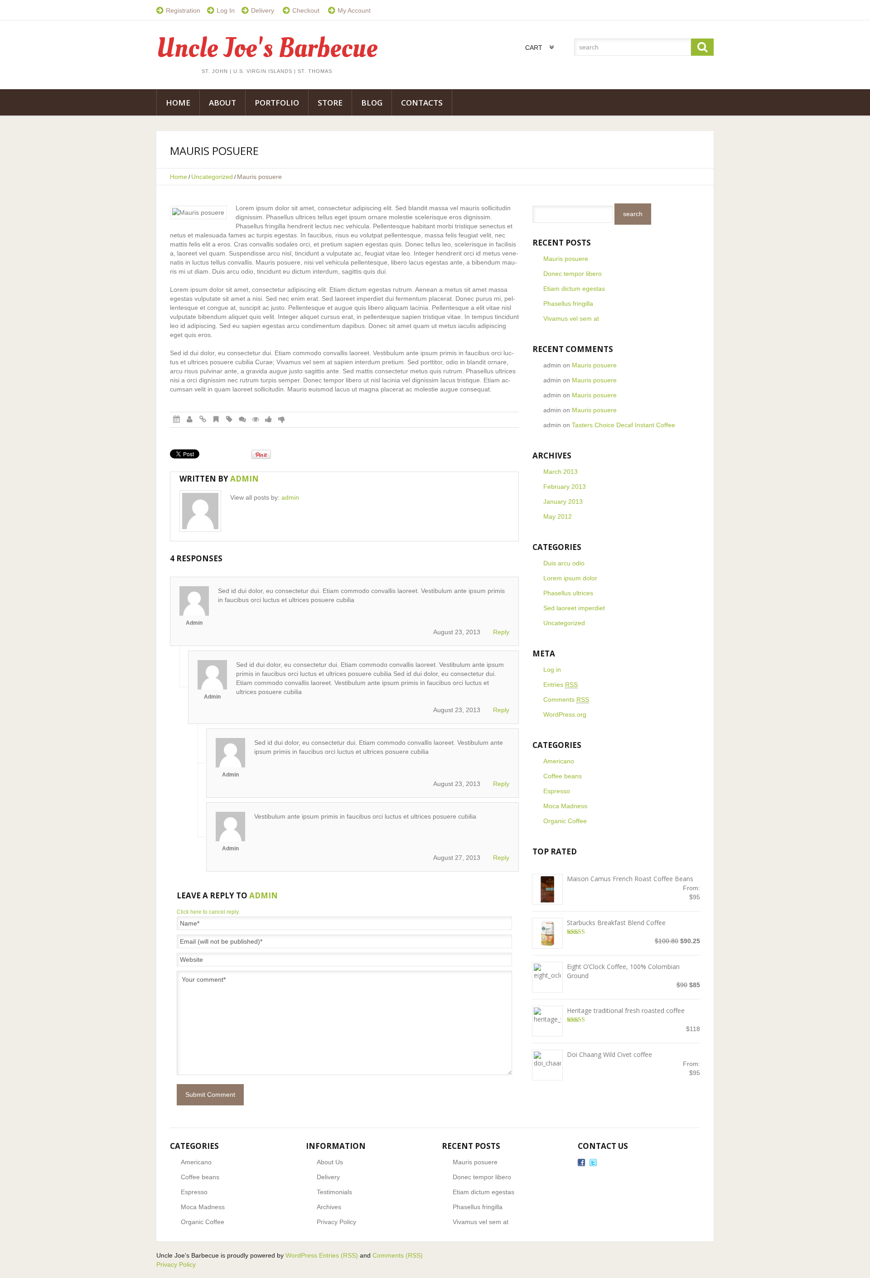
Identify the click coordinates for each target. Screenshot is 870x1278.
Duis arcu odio (564, 563)
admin (244, 478)
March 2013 (560, 471)
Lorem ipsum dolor (570, 578)
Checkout (305, 10)
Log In (226, 10)
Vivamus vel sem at (571, 318)
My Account (354, 10)
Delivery (262, 10)
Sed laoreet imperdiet (574, 608)
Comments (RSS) (397, 1255)
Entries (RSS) (338, 1255)
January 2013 (563, 501)
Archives (329, 1206)
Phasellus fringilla (568, 303)
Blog (371, 102)
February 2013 (564, 486)
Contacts (422, 102)
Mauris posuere (565, 258)
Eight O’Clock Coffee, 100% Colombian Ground (623, 971)
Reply (501, 632)
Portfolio (277, 102)
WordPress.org (564, 714)
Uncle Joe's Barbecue (266, 48)
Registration (183, 10)
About (222, 102)
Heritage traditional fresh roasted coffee (626, 1010)
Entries (560, 684)
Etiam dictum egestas (574, 288)
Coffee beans (562, 776)
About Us (330, 1162)
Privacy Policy (336, 1221)
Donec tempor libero (572, 273)
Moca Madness (565, 806)
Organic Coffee (565, 821)
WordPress (301, 1255)
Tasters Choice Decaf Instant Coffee (623, 425)
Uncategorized (212, 176)
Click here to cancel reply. (208, 912)
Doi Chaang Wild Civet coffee (609, 1054)
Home (178, 102)
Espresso (556, 791)
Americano (558, 761)
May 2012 (557, 516)
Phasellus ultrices (568, 593)
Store (330, 102)
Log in (552, 669)
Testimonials (334, 1192)
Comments (566, 699)
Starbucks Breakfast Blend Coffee (616, 922)
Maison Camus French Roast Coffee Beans (630, 878)
